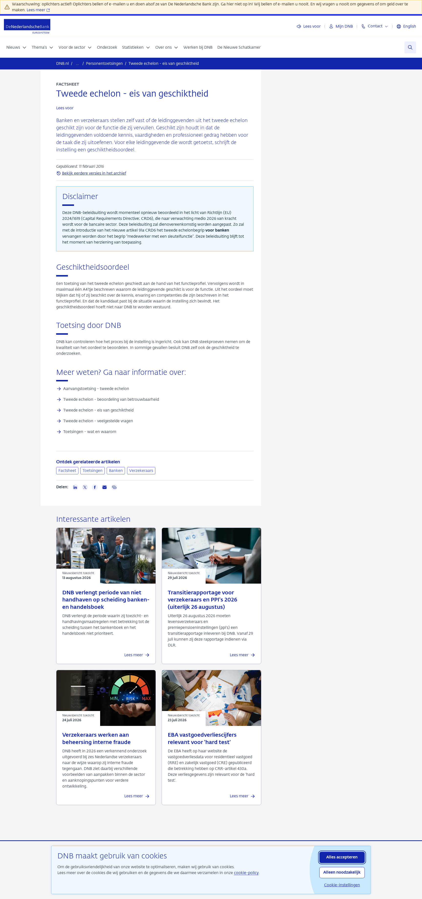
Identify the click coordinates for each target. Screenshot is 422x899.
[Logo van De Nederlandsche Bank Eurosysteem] (27, 26)
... (77, 63)
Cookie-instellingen (342, 885)
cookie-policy (246, 872)
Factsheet (67, 470)
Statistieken (133, 47)
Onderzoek (107, 47)
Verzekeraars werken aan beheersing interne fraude (96, 739)
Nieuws (13, 47)
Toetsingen (93, 470)
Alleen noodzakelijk (341, 873)
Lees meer (36, 10)
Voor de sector (72, 47)
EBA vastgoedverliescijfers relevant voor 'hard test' (202, 739)
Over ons (163, 47)
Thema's (39, 47)
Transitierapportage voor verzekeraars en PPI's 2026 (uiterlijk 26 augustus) (202, 600)
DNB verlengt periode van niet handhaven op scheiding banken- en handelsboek (105, 600)
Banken (116, 470)
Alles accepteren (342, 857)
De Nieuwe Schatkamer (239, 47)
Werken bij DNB (197, 47)
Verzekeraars (141, 470)
